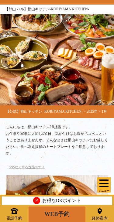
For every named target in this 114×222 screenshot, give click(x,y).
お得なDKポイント (58, 200)
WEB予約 (57, 214)
